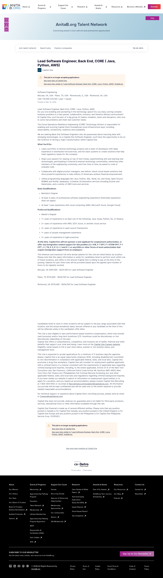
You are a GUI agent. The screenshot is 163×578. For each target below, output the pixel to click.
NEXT (32, 526)
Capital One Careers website (107, 344)
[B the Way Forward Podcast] (27, 566)
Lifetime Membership (38, 514)
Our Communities (57, 513)
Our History (13, 494)
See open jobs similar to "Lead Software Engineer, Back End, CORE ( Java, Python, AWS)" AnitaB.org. (83, 84)
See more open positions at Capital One (81, 448)
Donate (53, 489)
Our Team (12, 498)
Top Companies (78, 516)
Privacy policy (76, 470)
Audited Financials (16, 514)
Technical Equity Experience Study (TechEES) (78, 500)
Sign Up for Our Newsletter (135, 553)
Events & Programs (42, 6)
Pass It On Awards (100, 489)
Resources (116, 6)
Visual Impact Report (79, 511)
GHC (31, 542)
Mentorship (34, 489)
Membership (34, 510)
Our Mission (13, 489)
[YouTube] (19, 566)
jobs (45, 48)
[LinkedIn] (6, 29)
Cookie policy (87, 470)
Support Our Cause (63, 6)
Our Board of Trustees (17, 502)
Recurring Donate (57, 494)
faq (152, 18)
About (25, 6)
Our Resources (120, 489)
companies (63, 48)
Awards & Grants (98, 6)
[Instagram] (6, 20)
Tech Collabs (34, 537)
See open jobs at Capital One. (55, 81)
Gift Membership (57, 521)
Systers (54, 517)
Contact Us (139, 489)
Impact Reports (77, 507)
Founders (33, 501)
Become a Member (135, 6)
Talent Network (35, 505)
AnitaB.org (35, 569)
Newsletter (139, 494)
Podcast (117, 498)
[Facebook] (6, 24)
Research (81, 6)
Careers (12, 518)
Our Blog (117, 494)
